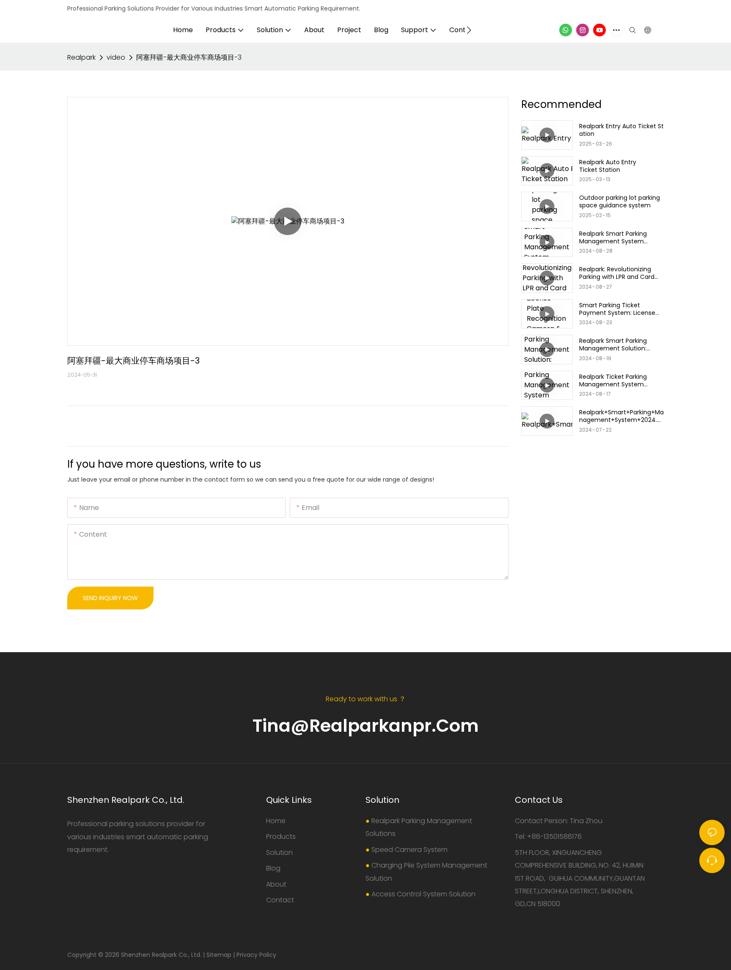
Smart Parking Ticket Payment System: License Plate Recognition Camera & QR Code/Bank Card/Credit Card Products (621, 309)
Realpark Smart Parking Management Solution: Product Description (613, 344)
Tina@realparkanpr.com (366, 725)
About (276, 884)
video (116, 57)
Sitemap (218, 955)
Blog (273, 868)
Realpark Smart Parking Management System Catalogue (613, 237)
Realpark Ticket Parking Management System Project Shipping (613, 380)
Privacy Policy (256, 955)
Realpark (81, 57)
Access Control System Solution (423, 894)
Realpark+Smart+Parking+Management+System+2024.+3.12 (621, 416)
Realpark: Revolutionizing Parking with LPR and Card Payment (616, 273)
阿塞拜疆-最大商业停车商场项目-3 (189, 57)
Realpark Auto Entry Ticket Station (607, 166)
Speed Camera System (409, 849)
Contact (280, 900)
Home (276, 821)
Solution (279, 852)
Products (281, 836)
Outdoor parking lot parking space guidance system (619, 201)
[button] (469, 30)
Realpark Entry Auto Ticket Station (621, 130)
